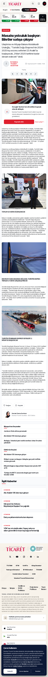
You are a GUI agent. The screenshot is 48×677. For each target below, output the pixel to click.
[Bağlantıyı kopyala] (35, 74)
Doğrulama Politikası (34, 588)
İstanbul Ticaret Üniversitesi (24, 578)
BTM (17, 565)
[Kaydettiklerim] (38, 3)
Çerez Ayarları (23, 671)
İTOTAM (9, 565)
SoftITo (25, 565)
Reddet (37, 671)
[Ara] (32, 3)
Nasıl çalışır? (39, 122)
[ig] (24, 557)
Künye (4, 588)
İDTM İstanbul (28, 570)
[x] (10, 557)
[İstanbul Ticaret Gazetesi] (15, 4)
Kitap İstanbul (36, 565)
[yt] (17, 557)
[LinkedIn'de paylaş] (26, 74)
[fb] (31, 557)
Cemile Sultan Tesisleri (20, 574)
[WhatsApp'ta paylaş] (22, 74)
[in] (38, 557)
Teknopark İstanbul (13, 570)
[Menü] (4, 3)
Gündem (6, 30)
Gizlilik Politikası (17, 666)
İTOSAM (39, 570)
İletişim (12, 588)
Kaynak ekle (19, 122)
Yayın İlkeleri (43, 588)
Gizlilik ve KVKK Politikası (21, 588)
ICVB (33, 574)
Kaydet (20, 405)
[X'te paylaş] (13, 74)
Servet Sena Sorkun (19, 413)
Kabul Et (10, 671)
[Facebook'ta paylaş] (17, 74)
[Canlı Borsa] (44, 4)
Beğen (8, 405)
